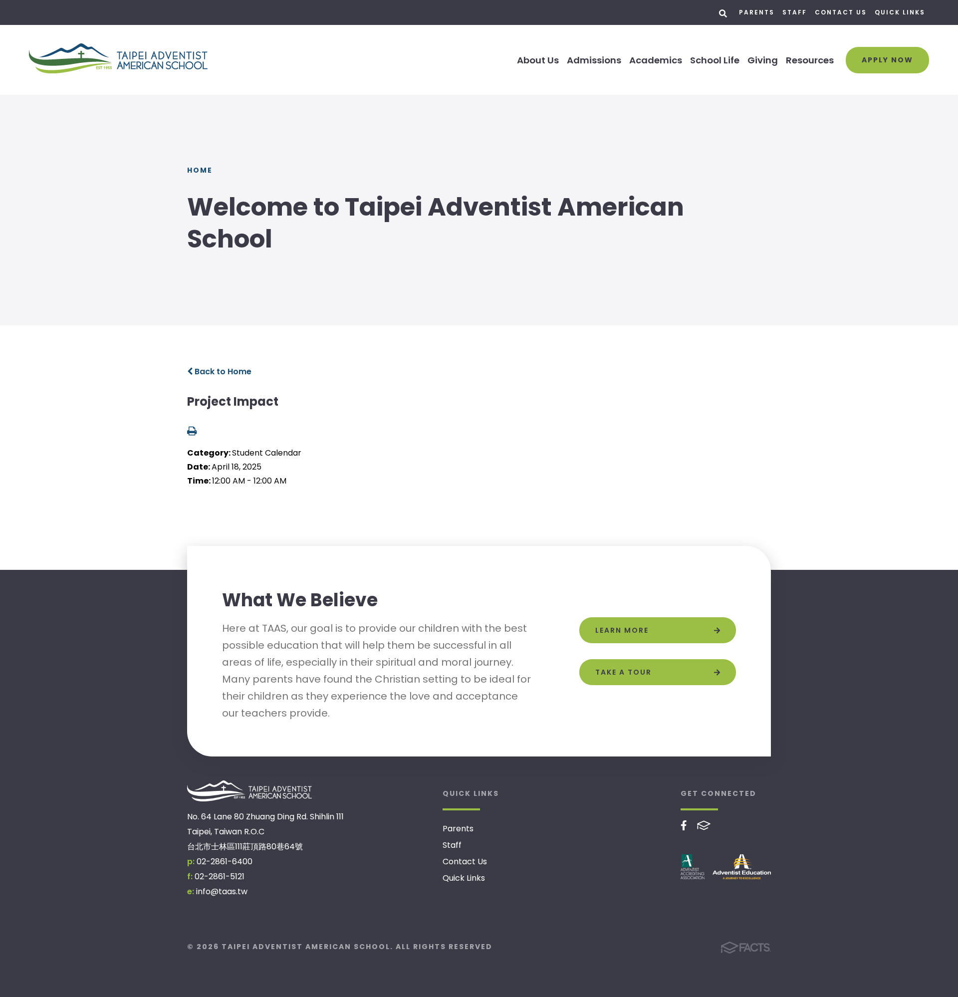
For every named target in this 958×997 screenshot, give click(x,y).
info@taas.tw (221, 891)
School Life (714, 60)
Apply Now (887, 60)
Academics (655, 60)
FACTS (704, 825)
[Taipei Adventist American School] (249, 790)
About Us (538, 60)
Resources (810, 60)
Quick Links (900, 12)
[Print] (192, 432)
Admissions (594, 60)
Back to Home (222, 371)
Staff (794, 12)
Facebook (684, 825)
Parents (756, 12)
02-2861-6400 (224, 861)
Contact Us (841, 12)
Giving (762, 60)
